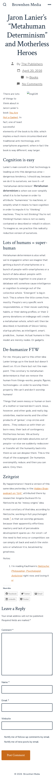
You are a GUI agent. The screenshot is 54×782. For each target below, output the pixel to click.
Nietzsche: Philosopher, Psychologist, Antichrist (30, 570)
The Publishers (32, 64)
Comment (7, 630)
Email (5, 700)
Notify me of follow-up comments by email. (27, 737)
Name (5, 682)
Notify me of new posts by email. (21, 742)
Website (6, 718)
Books (33, 77)
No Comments (32, 84)
